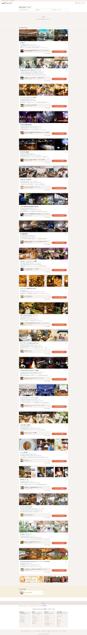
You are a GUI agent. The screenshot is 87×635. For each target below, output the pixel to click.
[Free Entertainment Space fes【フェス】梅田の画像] (43, 363)
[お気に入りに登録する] (66, 43)
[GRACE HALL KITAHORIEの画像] (43, 172)
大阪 (40, 605)
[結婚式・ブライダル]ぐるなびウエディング (24, 605)
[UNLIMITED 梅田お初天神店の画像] (43, 117)
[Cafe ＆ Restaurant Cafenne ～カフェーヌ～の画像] (43, 308)
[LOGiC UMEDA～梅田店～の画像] (43, 417)
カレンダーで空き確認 (60, 51)
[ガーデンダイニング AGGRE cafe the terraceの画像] (43, 335)
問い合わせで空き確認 (60, 106)
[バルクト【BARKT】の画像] (43, 445)
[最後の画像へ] (66, 35)
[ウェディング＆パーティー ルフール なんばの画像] (43, 390)
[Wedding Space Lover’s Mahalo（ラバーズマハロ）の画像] (43, 62)
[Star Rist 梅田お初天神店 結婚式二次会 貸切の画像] (43, 199)
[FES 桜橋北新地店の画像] (43, 226)
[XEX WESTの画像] (43, 35)
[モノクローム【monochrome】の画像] (43, 499)
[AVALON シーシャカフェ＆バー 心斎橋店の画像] (43, 253)
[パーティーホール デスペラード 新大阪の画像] (43, 90)
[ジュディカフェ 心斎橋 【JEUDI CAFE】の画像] (43, 281)
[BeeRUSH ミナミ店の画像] (43, 472)
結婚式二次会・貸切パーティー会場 (34, 605)
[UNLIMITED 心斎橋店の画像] (43, 144)
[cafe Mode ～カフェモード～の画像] (43, 526)
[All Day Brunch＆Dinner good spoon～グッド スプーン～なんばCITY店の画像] (43, 554)
